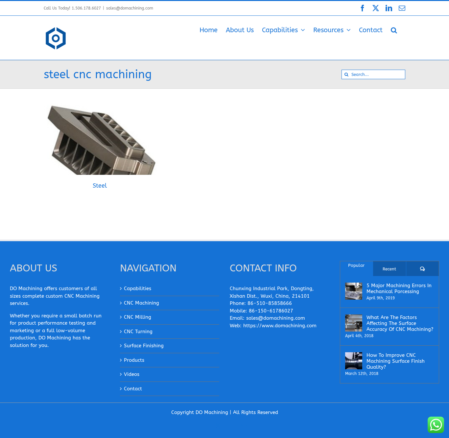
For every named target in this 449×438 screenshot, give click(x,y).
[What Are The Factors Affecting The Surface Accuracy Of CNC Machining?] (353, 323)
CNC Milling (137, 317)
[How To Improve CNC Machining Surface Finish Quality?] (353, 360)
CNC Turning (138, 331)
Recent (389, 268)
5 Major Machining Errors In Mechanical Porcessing (399, 288)
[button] (394, 29)
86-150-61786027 (271, 311)
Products (134, 360)
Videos (131, 374)
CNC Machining (141, 303)
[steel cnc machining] (99, 152)
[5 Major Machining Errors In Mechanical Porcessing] (353, 291)
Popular (356, 265)
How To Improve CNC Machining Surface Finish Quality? (395, 361)
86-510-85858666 (270, 303)
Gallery (108, 146)
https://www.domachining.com (280, 326)
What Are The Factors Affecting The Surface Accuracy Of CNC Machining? (399, 323)
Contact (133, 389)
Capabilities (137, 288)
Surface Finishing (144, 346)
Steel (91, 146)
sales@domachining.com (129, 8)
